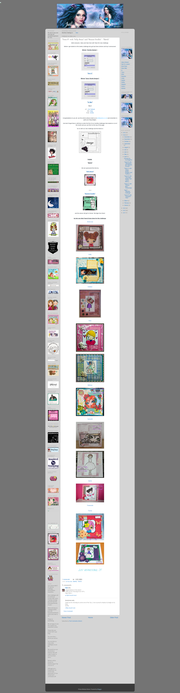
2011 (124, 212)
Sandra (123, 80)
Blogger (99, 689)
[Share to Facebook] (80, 579)
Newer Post (66, 618)
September (127, 144)
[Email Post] (73, 579)
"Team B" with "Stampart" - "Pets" (128, 197)
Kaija (91, 111)
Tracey (90, 511)
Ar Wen (90, 102)
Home (90, 618)
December (127, 137)
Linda (122, 78)
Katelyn (90, 287)
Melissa (90, 385)
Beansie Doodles (90, 194)
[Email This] (76, 579)
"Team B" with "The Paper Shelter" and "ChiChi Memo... (128, 179)
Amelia (92, 112)
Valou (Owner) (125, 62)
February (126, 203)
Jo (121, 70)
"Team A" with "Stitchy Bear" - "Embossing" (128, 186)
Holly (90, 254)
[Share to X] (79, 579)
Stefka (123, 82)
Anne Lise (90, 222)
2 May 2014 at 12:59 (70, 608)
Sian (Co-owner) (125, 64)
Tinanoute (90, 505)
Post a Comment (68, 611)
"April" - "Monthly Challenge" (127, 192)
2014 (124, 135)
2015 (124, 132)
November (127, 139)
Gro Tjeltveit (91, 109)
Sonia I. (123, 86)
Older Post (114, 618)
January (126, 205)
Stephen (123, 84)
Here (77, 33)
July (125, 149)
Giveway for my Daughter (128, 159)
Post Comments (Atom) (75, 621)
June (125, 152)
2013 (124, 208)
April (125, 156)
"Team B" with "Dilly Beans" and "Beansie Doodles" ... (128, 164)
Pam (90, 321)
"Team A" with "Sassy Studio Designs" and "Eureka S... (128, 171)
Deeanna (123, 76)
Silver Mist (124, 68)
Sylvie (90, 481)
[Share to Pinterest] (81, 579)
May (125, 154)
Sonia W (90, 419)
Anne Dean (124, 66)
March (126, 200)
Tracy (122, 72)
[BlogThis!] (77, 579)
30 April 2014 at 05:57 (71, 595)
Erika (122, 74)
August (126, 147)
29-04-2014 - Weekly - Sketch (74, 581)
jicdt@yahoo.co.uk (102, 118)
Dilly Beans (90, 171)
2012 (124, 210)
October (126, 141)
